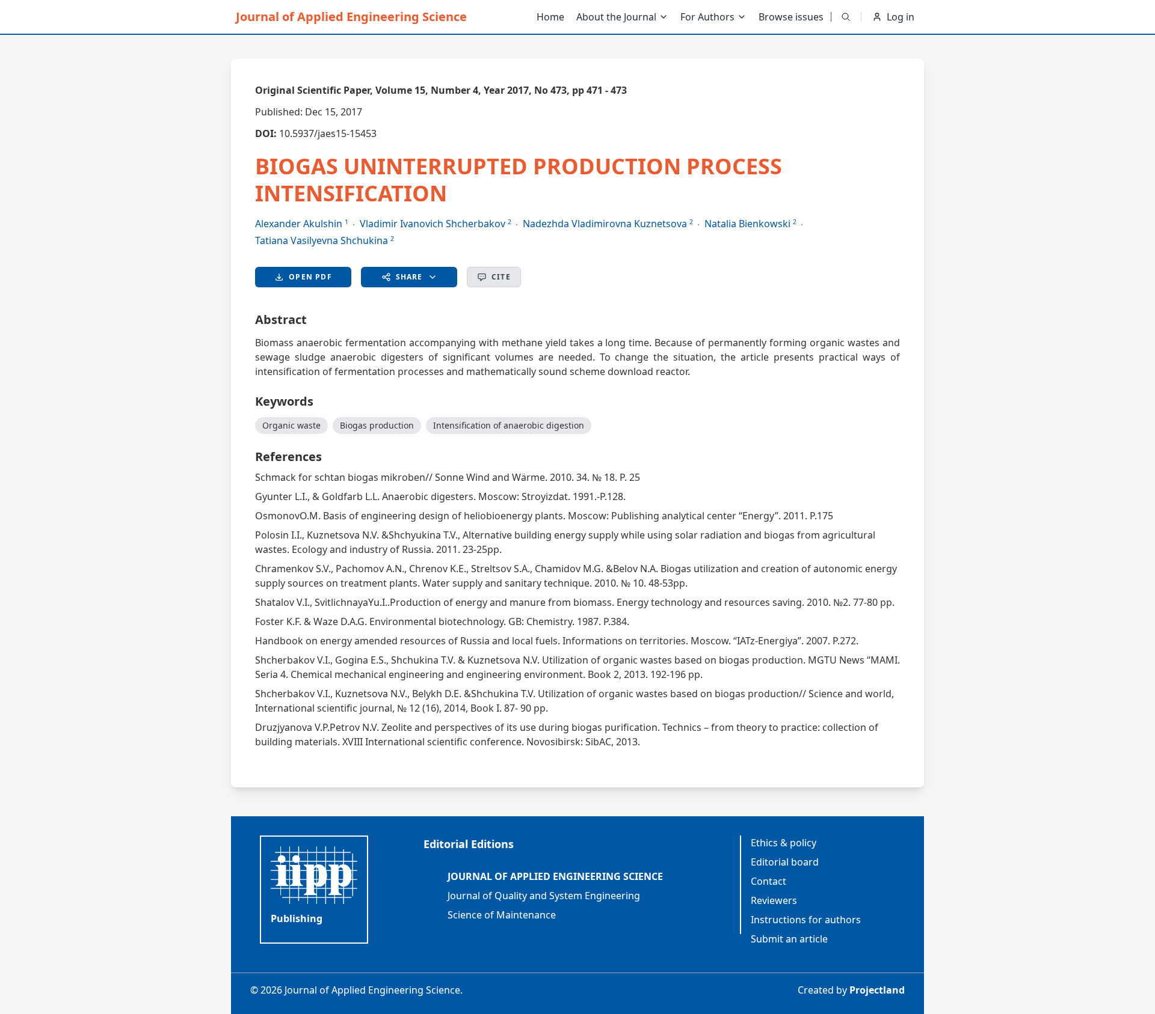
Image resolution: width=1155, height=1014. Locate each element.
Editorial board (785, 862)
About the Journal (616, 16)
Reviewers (774, 900)
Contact (768, 881)
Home (550, 16)
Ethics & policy (783, 842)
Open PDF (310, 277)
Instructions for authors (806, 919)
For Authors (707, 16)
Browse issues (791, 16)
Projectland (877, 990)
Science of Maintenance (502, 914)
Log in (900, 16)
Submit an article (789, 938)
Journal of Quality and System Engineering (544, 895)
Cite (501, 277)
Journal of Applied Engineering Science (351, 16)
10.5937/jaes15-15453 (328, 133)
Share (409, 277)
